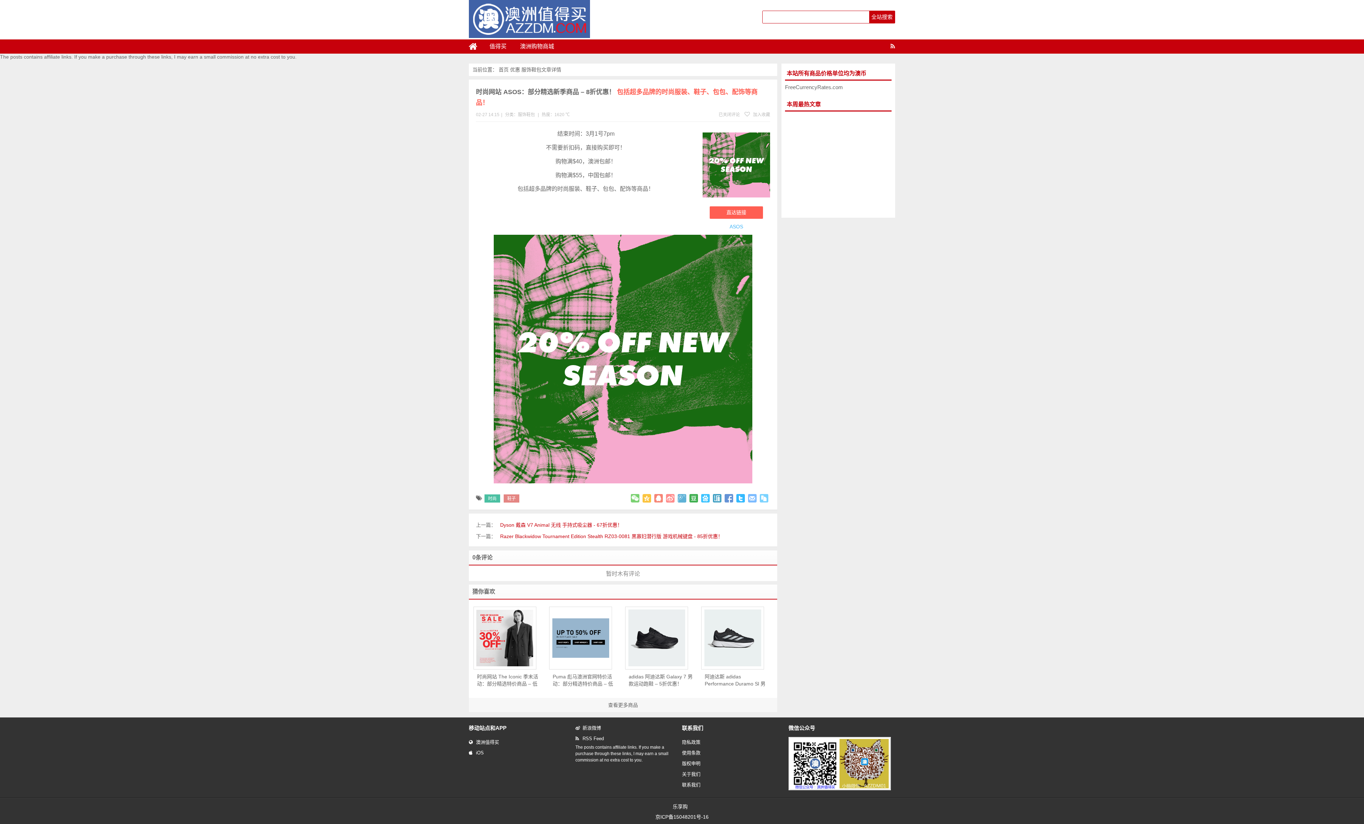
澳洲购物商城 (537, 46)
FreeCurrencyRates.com (814, 87)
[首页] (476, 46)
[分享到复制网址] (764, 498)
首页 (504, 69)
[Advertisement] (838, 164)
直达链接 (736, 212)
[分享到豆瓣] (693, 498)
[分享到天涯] (717, 498)
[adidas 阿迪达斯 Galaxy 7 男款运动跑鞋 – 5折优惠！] (657, 637)
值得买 (498, 46)
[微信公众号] (840, 788)
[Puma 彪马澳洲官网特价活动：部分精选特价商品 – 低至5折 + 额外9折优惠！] (581, 638)
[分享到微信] (635, 498)
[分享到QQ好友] (658, 498)
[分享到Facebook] (729, 498)
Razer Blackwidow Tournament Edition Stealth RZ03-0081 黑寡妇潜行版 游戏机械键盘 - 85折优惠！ (611, 536)
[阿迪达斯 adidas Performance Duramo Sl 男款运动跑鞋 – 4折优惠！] (733, 637)
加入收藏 (761, 114)
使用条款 (691, 752)
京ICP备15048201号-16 (682, 817)
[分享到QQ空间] (647, 498)
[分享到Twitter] (740, 498)
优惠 (515, 69)
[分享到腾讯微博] (682, 498)
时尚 (492, 498)
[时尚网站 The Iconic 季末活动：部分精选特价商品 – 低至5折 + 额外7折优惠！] (505, 638)
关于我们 (691, 774)
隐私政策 (691, 742)
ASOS (736, 226)
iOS (480, 752)
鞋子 (511, 498)
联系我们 (691, 784)
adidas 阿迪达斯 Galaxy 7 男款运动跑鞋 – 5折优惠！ (661, 680)
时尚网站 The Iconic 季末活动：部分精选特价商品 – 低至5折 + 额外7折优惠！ (507, 680)
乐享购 (680, 806)
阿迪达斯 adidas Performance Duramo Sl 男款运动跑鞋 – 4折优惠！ (735, 680)
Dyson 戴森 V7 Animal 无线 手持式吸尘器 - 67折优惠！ (561, 525)
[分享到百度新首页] (705, 498)
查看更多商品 (623, 705)
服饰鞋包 (531, 69)
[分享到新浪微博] (670, 498)
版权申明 (691, 763)
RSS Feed (593, 738)
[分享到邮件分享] (752, 498)
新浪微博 (592, 728)
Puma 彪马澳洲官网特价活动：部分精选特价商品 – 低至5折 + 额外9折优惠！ (583, 680)
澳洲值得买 (487, 742)
